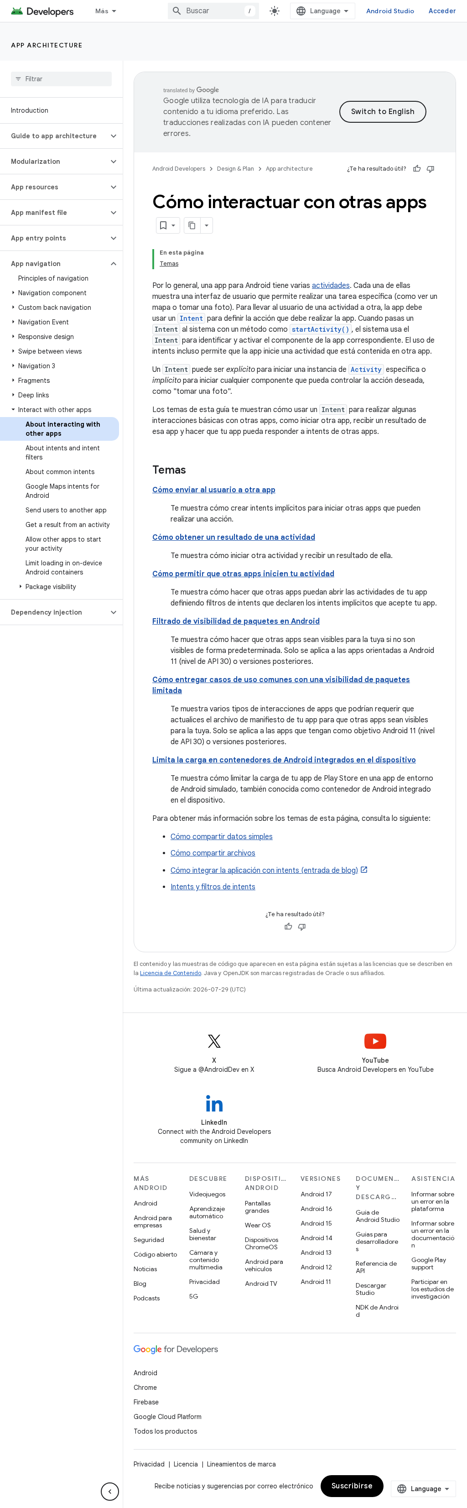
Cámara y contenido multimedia (206, 1259)
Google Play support (428, 1263)
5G (193, 1296)
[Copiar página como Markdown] (192, 225)
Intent (191, 318)
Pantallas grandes (257, 1207)
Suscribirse (352, 1486)
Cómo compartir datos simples (222, 836)
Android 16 (316, 1209)
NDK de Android (377, 1311)
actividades (331, 285)
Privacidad (204, 1282)
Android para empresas (153, 1221)
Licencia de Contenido (170, 973)
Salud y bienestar (202, 1234)
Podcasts (147, 1298)
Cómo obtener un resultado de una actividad (233, 537)
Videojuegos (207, 1194)
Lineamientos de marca (241, 1464)
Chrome (145, 1387)
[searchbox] (61, 79)
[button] (54, 136)
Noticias (145, 1269)
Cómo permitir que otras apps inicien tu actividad (243, 574)
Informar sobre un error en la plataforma (432, 1201)
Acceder (442, 11)
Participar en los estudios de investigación (432, 1289)
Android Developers (178, 168)
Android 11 (316, 1282)
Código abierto (155, 1254)
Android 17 (316, 1194)
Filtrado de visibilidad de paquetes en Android (236, 621)
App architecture (47, 45)
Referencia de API (376, 1267)
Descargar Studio (371, 1289)
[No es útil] (430, 169)
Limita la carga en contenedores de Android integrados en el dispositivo (284, 760)
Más (102, 11)
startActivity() (320, 329)
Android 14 (316, 1238)
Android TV (261, 1283)
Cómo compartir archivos (213, 853)
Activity (366, 369)
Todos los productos (165, 1431)
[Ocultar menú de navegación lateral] (110, 1491)
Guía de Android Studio (378, 1216)
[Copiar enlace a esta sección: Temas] (195, 470)
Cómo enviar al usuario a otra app (213, 490)
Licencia (186, 1464)
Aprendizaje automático (207, 1212)
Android (145, 1203)
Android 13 (316, 1252)
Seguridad (149, 1240)
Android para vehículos (264, 1265)
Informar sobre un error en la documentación (432, 1234)
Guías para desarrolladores (377, 1241)
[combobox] (213, 11)
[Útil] (417, 169)
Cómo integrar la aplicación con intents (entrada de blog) (264, 870)
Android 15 (316, 1223)
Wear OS (258, 1225)
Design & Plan (235, 168)
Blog (140, 1283)
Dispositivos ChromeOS (261, 1243)
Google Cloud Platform (168, 1417)
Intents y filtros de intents (213, 887)
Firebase (146, 1402)
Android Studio (390, 11)
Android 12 (316, 1267)
